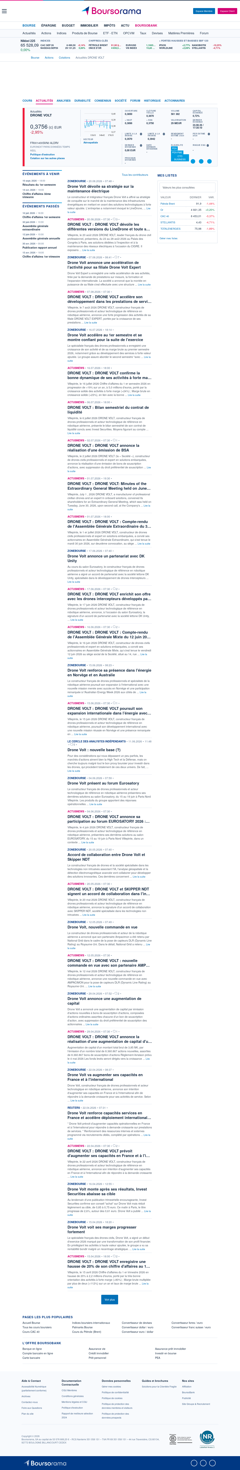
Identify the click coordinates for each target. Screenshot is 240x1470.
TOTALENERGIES (170, 228)
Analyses (64, 100)
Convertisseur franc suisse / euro (191, 1327)
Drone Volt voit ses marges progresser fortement (102, 1229)
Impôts (109, 25)
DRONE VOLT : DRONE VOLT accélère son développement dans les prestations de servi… (110, 299)
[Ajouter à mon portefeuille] (201, 161)
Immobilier (89, 25)
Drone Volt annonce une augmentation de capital (104, 1001)
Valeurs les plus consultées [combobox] (179, 187)
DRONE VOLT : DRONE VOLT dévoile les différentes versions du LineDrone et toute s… (109, 226)
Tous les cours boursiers (37, 1327)
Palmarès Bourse (82, 1327)
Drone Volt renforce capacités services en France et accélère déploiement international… (109, 1115)
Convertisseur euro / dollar (137, 1332)
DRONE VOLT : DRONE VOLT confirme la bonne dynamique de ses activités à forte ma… (110, 375)
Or (161, 210)
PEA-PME (177, 152)
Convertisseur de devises (137, 1323)
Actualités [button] (29, 33)
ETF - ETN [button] (110, 33)
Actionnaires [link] (174, 100)
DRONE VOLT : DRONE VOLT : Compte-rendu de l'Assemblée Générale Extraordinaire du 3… (109, 524)
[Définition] (141, 134)
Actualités (44, 100)
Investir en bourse (165, 1353)
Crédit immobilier (99, 1353)
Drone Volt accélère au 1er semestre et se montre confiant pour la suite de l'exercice (105, 337)
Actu (125, 25)
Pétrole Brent (167, 203)
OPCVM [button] (128, 33)
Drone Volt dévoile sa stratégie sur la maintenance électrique (101, 188)
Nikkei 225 (28, 41)
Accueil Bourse (31, 1323)
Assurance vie (97, 1349)
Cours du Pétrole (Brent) (86, 1332)
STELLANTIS (167, 222)
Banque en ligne (32, 1349)
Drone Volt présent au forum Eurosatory (103, 783)
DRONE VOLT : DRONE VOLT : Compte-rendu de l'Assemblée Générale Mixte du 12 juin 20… (109, 634)
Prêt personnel (97, 1358)
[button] (4, 11)
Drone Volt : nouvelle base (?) (94, 749)
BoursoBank (146, 25)
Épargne (48, 25)
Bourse (29, 25)
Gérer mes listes (169, 238)
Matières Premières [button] (181, 33)
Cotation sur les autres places (47, 158)
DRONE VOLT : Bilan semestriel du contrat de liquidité (108, 410)
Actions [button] (46, 33)
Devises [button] (157, 33)
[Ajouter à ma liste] (209, 161)
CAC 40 (164, 216)
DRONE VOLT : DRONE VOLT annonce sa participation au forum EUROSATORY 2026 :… (109, 819)
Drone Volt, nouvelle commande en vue (102, 927)
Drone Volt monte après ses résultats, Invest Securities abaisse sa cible (107, 1191)
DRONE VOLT (41, 115)
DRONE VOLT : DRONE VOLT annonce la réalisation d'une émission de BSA (103, 448)
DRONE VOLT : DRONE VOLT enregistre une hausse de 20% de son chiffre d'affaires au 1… (109, 1264)
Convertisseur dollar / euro (137, 1327)
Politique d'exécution (42, 154)
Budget (68, 25)
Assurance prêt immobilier (170, 1349)
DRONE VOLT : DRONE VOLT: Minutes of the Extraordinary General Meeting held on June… (109, 486)
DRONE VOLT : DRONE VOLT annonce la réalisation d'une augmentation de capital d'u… (110, 1039)
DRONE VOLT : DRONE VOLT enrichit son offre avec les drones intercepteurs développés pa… (109, 596)
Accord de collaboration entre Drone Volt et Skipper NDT (106, 857)
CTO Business (180, 157)
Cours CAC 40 (31, 1332)
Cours (27, 100)
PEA (174, 148)
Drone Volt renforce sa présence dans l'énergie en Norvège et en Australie (109, 672)
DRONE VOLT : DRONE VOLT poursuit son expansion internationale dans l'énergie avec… (109, 711)
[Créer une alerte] (193, 161)
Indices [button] (61, 33)
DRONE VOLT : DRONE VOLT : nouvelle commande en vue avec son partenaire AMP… (109, 963)
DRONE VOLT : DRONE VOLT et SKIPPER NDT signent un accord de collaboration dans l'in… (109, 891)
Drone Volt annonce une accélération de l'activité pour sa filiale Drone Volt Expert (104, 265)
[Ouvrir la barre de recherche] (184, 11)
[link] (26, 1396)
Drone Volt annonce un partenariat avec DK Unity (106, 558)
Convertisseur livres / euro (187, 1323)
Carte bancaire (31, 1358)
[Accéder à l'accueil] (24, 57)
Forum (204, 33)
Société (120, 100)
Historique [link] (152, 100)
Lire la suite (88, 250)
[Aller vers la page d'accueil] (120, 11)
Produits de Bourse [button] (85, 33)
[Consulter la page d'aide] (189, 11)
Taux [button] (143, 33)
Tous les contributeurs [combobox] (135, 175)
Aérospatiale (90, 142)
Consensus (102, 100)
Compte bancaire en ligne (37, 1353)
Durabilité (82, 100)
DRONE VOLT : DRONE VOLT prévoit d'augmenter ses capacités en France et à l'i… (109, 1153)
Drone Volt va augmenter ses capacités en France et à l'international (105, 1077)
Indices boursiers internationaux (91, 1323)
